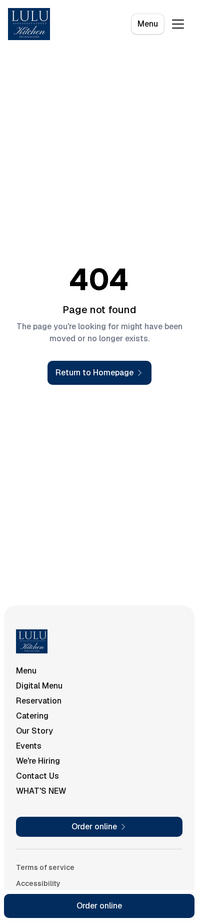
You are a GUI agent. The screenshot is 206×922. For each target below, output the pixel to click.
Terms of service (45, 867)
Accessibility (38, 883)
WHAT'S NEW (41, 791)
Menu (148, 24)
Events (29, 746)
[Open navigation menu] (178, 24)
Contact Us (37, 776)
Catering (32, 716)
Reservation (39, 701)
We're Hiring (38, 761)
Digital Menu (39, 685)
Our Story (34, 731)
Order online (99, 905)
